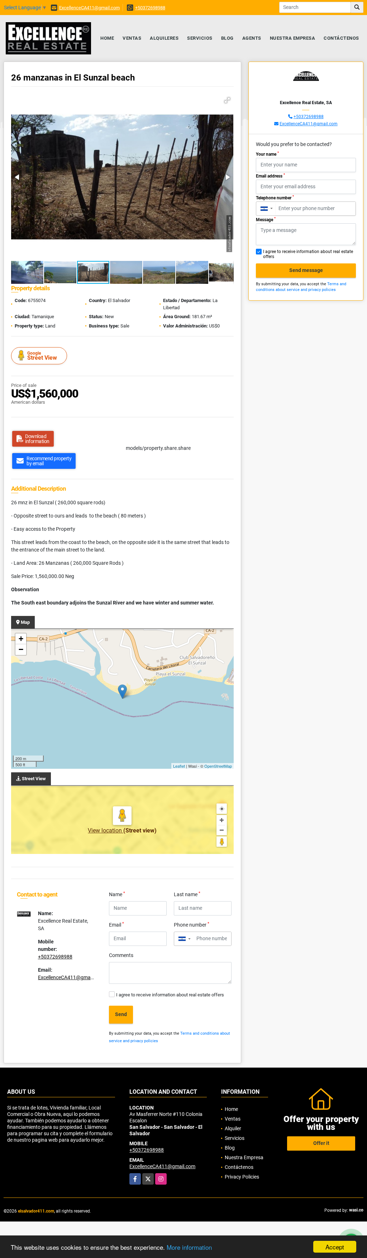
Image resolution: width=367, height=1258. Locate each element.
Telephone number (275, 197)
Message (266, 219)
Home (107, 38)
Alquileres (164, 38)
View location (105, 830)
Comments (121, 955)
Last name (187, 894)
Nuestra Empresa (292, 38)
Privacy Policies (242, 1177)
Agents (251, 38)
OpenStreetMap (218, 766)
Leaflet (179, 766)
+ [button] (21, 638)
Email (116, 924)
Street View (42, 356)
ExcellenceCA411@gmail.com (89, 7)
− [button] (21, 649)
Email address (270, 176)
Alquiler (233, 1128)
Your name (267, 154)
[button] (227, 100)
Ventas (132, 38)
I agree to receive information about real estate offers (170, 994)
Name (117, 894)
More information (189, 1247)
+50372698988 (150, 7)
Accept (334, 1246)
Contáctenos (341, 38)
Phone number (191, 924)
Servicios (200, 38)
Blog (227, 38)
